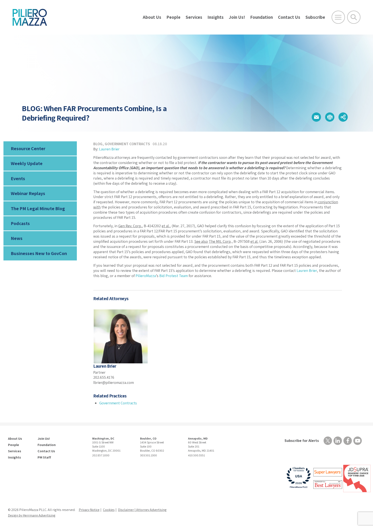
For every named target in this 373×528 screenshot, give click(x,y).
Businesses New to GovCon (39, 253)
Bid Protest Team (173, 275)
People (173, 17)
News (16, 238)
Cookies (109, 510)
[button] (316, 117)
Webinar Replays (28, 193)
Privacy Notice (89, 510)
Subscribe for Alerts (301, 440)
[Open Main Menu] (338, 17)
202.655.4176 (103, 377)
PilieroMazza (146, 275)
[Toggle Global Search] (353, 17)
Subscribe (315, 17)
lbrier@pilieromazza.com (113, 382)
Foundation (261, 17)
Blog (98, 143)
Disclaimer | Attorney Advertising (142, 510)
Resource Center (28, 148)
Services (194, 17)
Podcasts (20, 223)
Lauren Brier (109, 149)
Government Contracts (127, 143)
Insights (215, 17)
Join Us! (237, 17)
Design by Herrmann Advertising (31, 515)
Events (18, 178)
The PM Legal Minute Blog (38, 208)
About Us (152, 17)
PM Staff (44, 457)
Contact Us (289, 17)
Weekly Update (27, 163)
